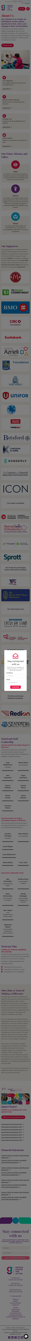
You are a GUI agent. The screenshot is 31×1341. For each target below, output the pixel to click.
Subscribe (15, 687)
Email (8, 679)
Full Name (9, 673)
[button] (26, 1336)
